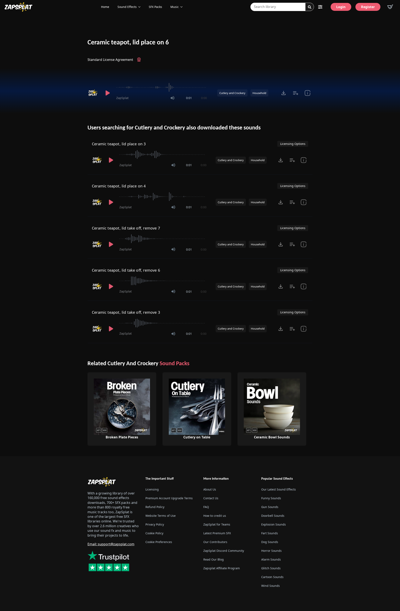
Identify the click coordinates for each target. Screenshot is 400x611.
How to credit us (214, 516)
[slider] (161, 87)
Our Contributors (215, 542)
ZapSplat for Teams (216, 524)
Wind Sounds (270, 586)
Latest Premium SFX (217, 533)
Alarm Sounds (271, 559)
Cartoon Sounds (272, 577)
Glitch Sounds (271, 568)
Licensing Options (292, 144)
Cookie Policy (154, 533)
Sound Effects (127, 7)
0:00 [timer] (204, 98)
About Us (209, 489)
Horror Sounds (271, 551)
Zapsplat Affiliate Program (221, 568)
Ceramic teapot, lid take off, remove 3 (126, 312)
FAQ (206, 507)
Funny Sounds (271, 498)
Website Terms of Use (160, 516)
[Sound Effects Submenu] (141, 7)
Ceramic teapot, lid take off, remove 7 (126, 228)
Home (105, 7)
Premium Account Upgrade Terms (169, 498)
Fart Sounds (269, 533)
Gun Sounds (269, 507)
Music (174, 7)
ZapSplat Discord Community (223, 551)
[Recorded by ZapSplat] (93, 93)
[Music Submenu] (183, 7)
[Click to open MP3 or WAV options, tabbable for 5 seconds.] (284, 93)
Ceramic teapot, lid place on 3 (119, 143)
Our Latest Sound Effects (278, 489)
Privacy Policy (154, 524)
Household (259, 93)
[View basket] (390, 7)
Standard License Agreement (110, 59)
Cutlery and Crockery (232, 93)
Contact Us (210, 498)
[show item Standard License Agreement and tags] (307, 93)
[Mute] (172, 98)
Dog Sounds (269, 542)
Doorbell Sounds (272, 516)
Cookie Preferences (158, 542)
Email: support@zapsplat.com (111, 544)
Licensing (152, 489)
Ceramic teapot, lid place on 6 (128, 42)
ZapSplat (122, 98)
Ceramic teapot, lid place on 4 (119, 185)
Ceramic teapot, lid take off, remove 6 (126, 270)
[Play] (107, 93)
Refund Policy (154, 507)
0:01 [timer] (189, 98)
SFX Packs (155, 7)
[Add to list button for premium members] (295, 93)
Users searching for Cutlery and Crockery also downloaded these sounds (174, 128)
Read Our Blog (213, 559)
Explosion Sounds (273, 524)
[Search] (309, 7)
